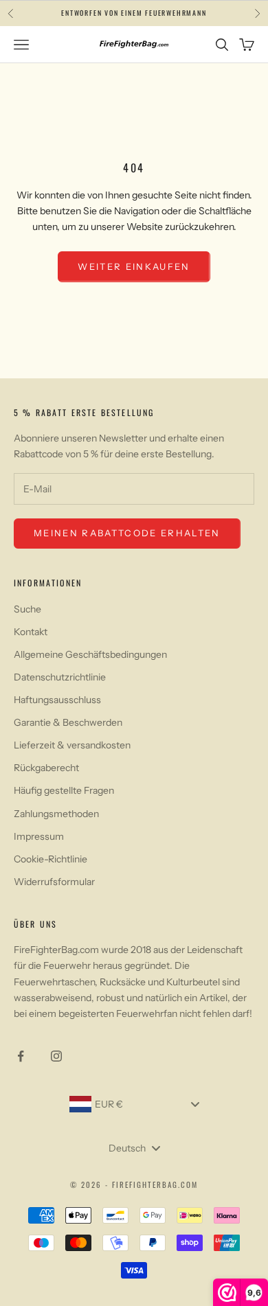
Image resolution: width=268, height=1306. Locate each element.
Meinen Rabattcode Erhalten (127, 532)
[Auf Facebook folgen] (20, 1056)
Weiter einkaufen (134, 266)
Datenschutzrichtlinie (60, 677)
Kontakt (30, 632)
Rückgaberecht (46, 767)
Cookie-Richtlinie (50, 859)
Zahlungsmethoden (56, 813)
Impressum (39, 836)
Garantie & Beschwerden (68, 722)
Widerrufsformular (54, 881)
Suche (27, 609)
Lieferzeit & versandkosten (72, 745)
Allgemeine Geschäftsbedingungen (90, 654)
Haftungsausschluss (57, 700)
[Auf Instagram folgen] (56, 1056)
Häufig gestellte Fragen (64, 790)
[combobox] (134, 1104)
